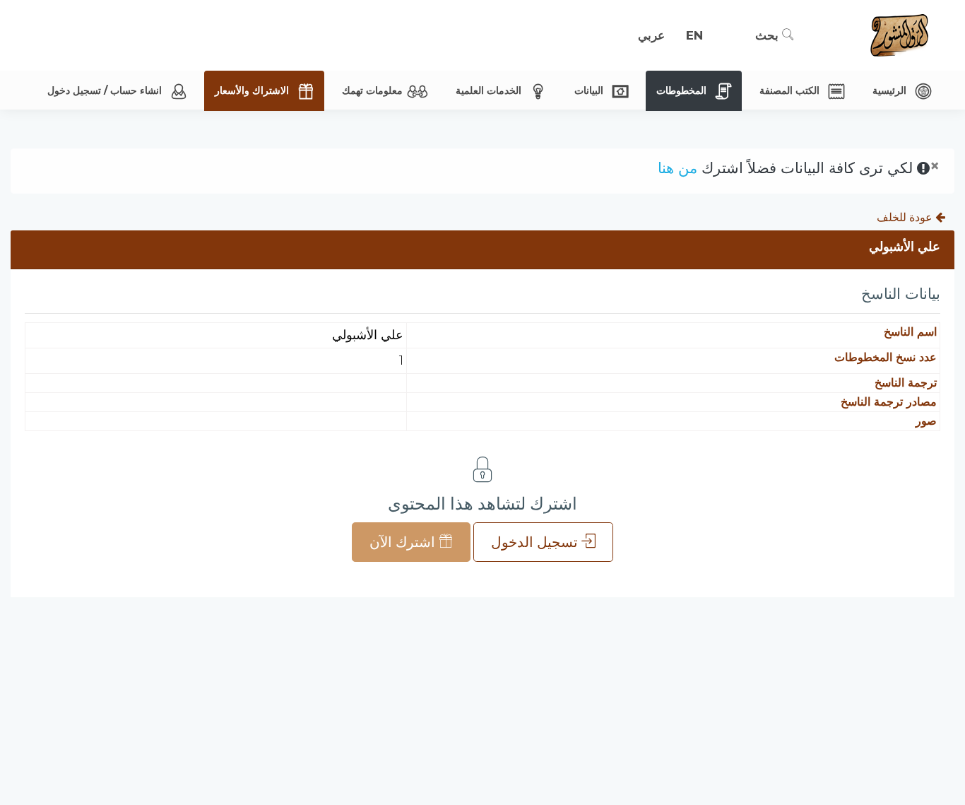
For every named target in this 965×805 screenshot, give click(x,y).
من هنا (677, 168)
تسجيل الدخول (536, 542)
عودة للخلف (906, 217)
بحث (768, 35)
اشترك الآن (404, 542)
